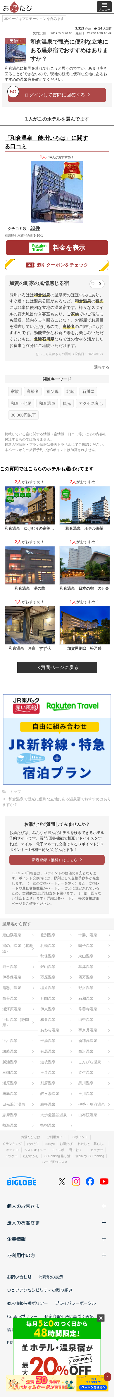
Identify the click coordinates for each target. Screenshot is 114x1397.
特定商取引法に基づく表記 (69, 1316)
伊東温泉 (48, 1009)
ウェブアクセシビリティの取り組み (39, 1290)
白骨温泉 (10, 998)
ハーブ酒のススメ (55, 1162)
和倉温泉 (47, 403)
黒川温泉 (86, 1083)
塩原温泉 (48, 987)
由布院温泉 (87, 1115)
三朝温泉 (10, 1072)
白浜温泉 (86, 1051)
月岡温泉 (48, 998)
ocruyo (50, 1143)
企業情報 (16, 1238)
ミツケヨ (11, 1156)
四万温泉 (86, 977)
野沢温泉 (86, 987)
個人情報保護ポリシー (27, 1303)
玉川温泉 (86, 1093)
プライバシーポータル (75, 1303)
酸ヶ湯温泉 (49, 1093)
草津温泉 (86, 966)
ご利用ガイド (56, 1137)
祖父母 (52, 391)
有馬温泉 (48, 1051)
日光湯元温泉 (13, 1104)
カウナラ (96, 1150)
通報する (101, 367)
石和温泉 (86, 998)
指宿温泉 (48, 1125)
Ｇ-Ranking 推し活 (57, 1156)
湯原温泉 (10, 1083)
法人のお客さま (23, 1222)
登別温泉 (48, 935)
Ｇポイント (80, 1137)
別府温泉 (48, 1083)
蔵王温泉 (10, 966)
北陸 (70, 391)
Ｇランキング (12, 1143)
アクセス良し (91, 403)
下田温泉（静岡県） (15, 1022)
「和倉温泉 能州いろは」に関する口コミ (46, 142)
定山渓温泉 (11, 935)
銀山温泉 (48, 966)
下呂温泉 (10, 1040)
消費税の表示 (51, 1277)
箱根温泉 (48, 1104)
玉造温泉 (48, 1072)
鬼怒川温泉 (11, 987)
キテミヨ (12, 1150)
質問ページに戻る (59, 667)
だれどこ (33, 1143)
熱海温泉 (10, 1125)
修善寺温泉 (87, 1009)
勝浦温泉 (10, 1062)
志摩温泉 (10, 1115)
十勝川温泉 (87, 935)
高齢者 (33, 391)
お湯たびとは (30, 1137)
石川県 (88, 391)
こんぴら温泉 (89, 1062)
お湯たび (66, 1143)
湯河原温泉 (11, 1009)
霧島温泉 (10, 1093)
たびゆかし (31, 1156)
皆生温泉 (86, 1072)
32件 (35, 228)
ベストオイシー (35, 1150)
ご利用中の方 (21, 1255)
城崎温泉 (10, 1051)
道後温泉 (48, 1062)
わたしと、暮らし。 (91, 1143)
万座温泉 (48, 977)
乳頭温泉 (48, 945)
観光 (67, 403)
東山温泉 (86, 956)
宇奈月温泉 (87, 1030)
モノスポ (57, 1150)
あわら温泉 (49, 1030)
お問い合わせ (19, 1277)
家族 (15, 391)
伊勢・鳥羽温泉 (91, 1104)
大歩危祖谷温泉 (53, 1115)
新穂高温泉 (87, 1040)
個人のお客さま (23, 1206)
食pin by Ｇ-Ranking (89, 1156)
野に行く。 (77, 1150)
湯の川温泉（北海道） (17, 948)
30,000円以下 (23, 415)
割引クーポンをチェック (62, 264)
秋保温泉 (48, 956)
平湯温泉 (48, 1040)
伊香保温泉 (11, 977)
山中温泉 (86, 1019)
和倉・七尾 (21, 403)
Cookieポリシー (22, 1316)
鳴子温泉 (86, 945)
